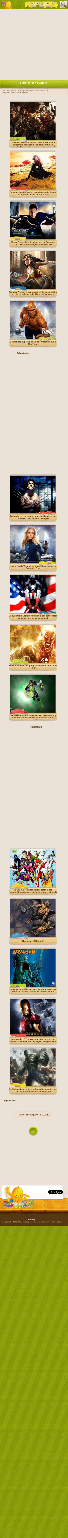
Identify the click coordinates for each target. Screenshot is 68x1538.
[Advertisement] (34, 44)
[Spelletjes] (6, 4)
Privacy (31, 1220)
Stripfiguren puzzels (37, 1114)
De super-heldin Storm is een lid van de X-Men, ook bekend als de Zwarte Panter (33, 193)
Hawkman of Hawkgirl (33, 941)
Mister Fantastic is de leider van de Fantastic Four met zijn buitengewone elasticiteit (33, 243)
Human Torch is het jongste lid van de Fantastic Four (33, 666)
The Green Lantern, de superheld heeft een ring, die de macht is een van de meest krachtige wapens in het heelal (33, 717)
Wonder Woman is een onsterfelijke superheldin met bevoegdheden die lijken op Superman (33, 293)
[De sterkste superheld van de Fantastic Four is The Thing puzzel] (33, 338)
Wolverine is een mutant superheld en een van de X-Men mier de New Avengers (33, 517)
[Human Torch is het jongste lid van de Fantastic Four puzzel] (33, 662)
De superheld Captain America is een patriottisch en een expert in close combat (33, 617)
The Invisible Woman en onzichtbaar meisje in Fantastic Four (33, 567)
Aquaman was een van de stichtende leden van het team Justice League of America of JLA (33, 990)
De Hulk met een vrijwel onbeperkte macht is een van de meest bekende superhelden (33, 1090)
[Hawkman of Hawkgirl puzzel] (33, 936)
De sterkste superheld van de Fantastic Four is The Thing (33, 343)
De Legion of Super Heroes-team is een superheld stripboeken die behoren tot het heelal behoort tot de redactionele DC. (33, 892)
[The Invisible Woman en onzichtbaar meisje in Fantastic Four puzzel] (33, 562)
